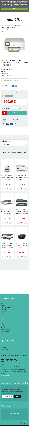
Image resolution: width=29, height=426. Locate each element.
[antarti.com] (14, 19)
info (11, 188)
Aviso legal (3, 311)
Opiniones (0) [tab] (6, 144)
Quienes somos (5, 303)
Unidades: (5, 108)
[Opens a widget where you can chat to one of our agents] (23, 423)
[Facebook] (14, 413)
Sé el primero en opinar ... (11, 81)
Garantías (3, 327)
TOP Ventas (3, 347)
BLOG (2, 305)
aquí (11, 5)
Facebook (13, 86)
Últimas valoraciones (6, 307)
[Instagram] (17, 413)
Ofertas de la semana (6, 345)
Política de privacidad (6, 329)
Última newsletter (5, 349)
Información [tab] (6, 141)
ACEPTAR (15, 8)
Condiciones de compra (7, 333)
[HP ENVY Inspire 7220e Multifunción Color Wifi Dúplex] (14, 45)
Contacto (3, 325)
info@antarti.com (5, 375)
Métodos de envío (5, 336)
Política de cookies (5, 314)
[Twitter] (11, 413)
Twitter (16, 86)
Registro (3, 323)
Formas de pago (5, 331)
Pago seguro (4, 309)
